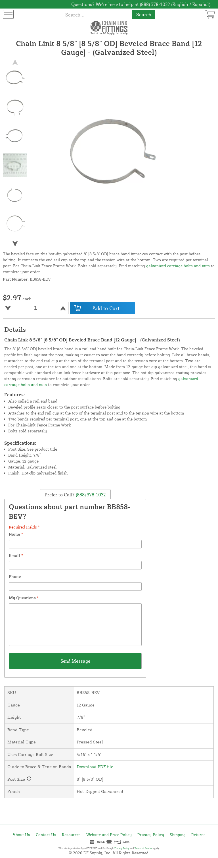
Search (143, 14)
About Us (21, 834)
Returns (198, 834)
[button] (15, 243)
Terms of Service (143, 848)
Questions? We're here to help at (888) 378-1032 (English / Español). (141, 4)
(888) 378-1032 (90, 494)
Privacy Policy (150, 834)
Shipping (178, 834)
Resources (71, 834)
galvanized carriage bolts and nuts (178, 265)
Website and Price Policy (109, 834)
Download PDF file (95, 766)
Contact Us (46, 834)
